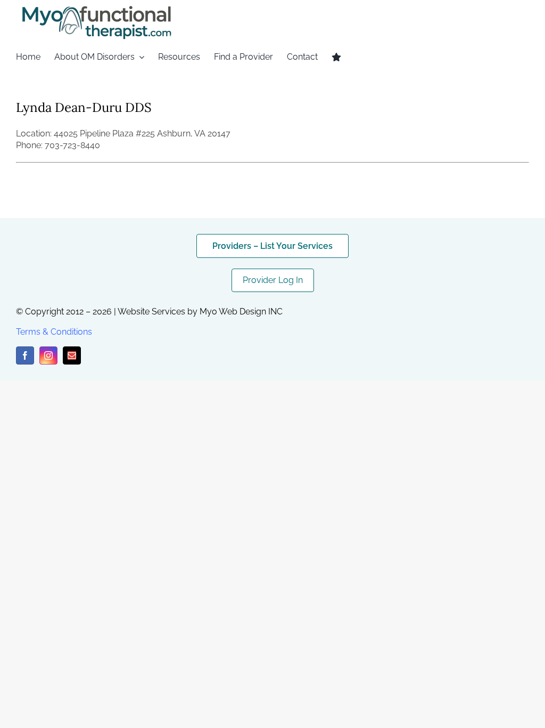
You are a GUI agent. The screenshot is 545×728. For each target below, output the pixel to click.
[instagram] (48, 355)
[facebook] (25, 355)
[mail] (72, 355)
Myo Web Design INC (241, 311)
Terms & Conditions (54, 332)
